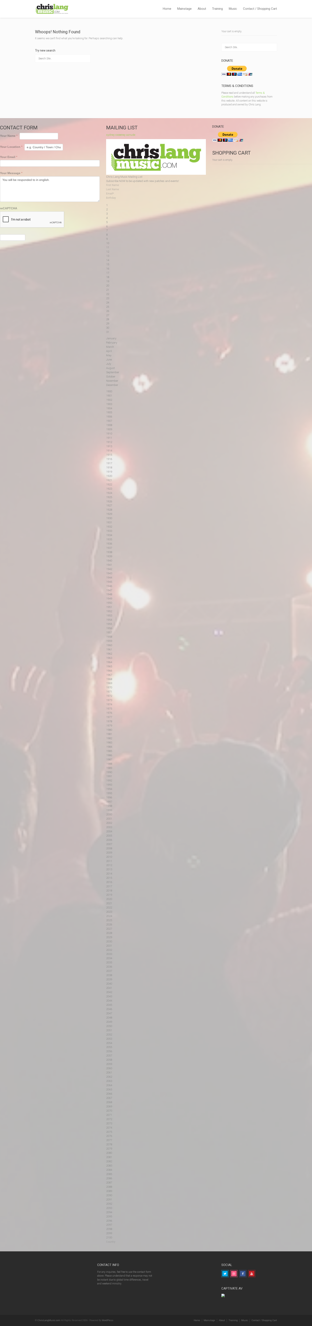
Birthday (111, 197)
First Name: (112, 185)
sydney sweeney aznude (120, 134)
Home (167, 9)
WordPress (107, 1320)
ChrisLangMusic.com (48, 1320)
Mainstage (184, 9)
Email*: (110, 193)
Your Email (8, 157)
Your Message (11, 173)
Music (233, 9)
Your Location (11, 146)
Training (217, 9)
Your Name (8, 135)
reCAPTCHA (8, 208)
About (202, 9)
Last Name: (112, 189)
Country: (111, 1241)
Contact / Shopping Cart (260, 9)
